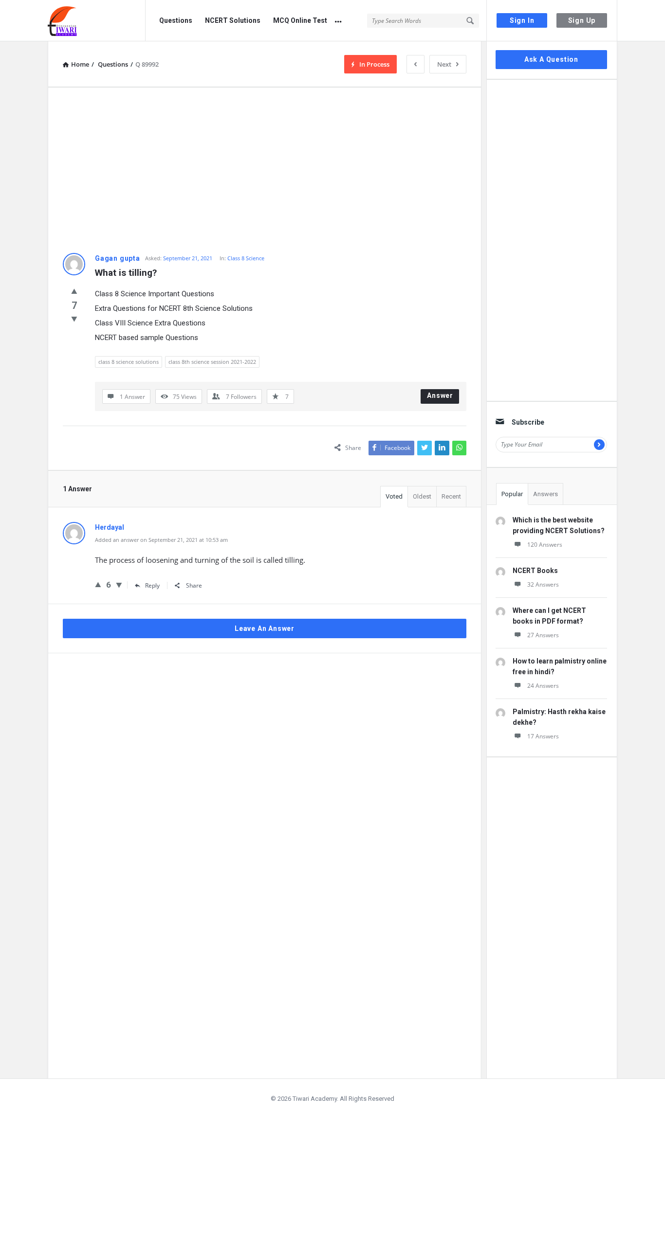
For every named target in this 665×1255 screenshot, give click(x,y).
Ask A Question (551, 59)
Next (444, 64)
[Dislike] (74, 318)
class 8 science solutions (128, 361)
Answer (440, 395)
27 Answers (543, 635)
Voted (394, 496)
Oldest (422, 496)
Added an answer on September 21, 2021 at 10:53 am (161, 539)
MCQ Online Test (300, 20)
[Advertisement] (264, 170)
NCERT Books (535, 570)
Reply (152, 585)
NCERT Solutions (232, 20)
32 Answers (543, 584)
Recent (451, 496)
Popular (512, 494)
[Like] (74, 291)
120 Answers (544, 544)
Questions (175, 20)
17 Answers (543, 736)
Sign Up (582, 20)
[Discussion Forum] (97, 20)
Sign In (522, 20)
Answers (545, 494)
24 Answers (543, 685)
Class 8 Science (245, 258)
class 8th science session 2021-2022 (212, 361)
